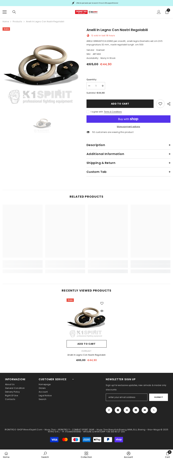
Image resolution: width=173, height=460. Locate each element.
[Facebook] (109, 410)
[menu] (5, 12)
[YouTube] (145, 410)
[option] (42, 66)
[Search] (14, 12)
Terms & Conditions (113, 112)
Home (6, 21)
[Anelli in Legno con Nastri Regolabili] (87, 318)
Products (17, 21)
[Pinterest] (127, 410)
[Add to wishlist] (102, 303)
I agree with (97, 111)
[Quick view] (102, 311)
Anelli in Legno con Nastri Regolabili (86, 354)
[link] (160, 103)
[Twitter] (154, 410)
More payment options (128, 126)
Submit (158, 397)
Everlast (100, 50)
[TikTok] (136, 410)
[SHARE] (167, 104)
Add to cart (120, 103)
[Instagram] (118, 410)
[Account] (159, 12)
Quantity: (91, 79)
